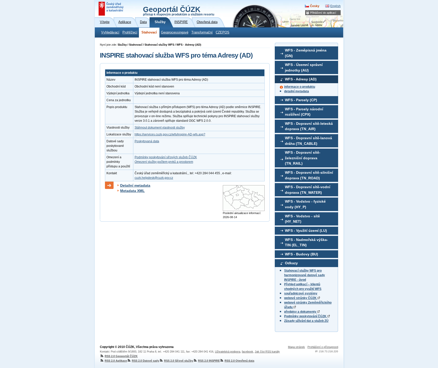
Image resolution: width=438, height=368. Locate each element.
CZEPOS (222, 32)
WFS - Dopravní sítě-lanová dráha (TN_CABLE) (308, 141)
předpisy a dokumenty (300, 311)
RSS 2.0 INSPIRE (209, 360)
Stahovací (149, 32)
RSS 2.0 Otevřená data (239, 360)
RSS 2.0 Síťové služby (178, 360)
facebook (247, 351)
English (335, 6)
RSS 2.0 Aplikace (116, 360)
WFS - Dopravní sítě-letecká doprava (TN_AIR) (309, 126)
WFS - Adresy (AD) (301, 79)
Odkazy (291, 263)
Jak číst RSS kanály (267, 351)
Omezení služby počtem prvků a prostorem (164, 162)
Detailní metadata (135, 185)
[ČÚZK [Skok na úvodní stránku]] (111, 8)
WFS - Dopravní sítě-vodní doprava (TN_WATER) (307, 190)
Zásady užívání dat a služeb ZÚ (306, 321)
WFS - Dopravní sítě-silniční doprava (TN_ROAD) (309, 175)
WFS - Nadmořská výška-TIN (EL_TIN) (306, 242)
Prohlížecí (129, 32)
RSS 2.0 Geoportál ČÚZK (121, 356)
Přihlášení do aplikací (323, 12)
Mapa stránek (296, 346)
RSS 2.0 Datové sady (145, 360)
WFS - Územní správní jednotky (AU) (304, 67)
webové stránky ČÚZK (300, 298)
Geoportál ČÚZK (178, 10)
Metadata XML (132, 191)
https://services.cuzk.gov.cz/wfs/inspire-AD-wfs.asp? (170, 134)
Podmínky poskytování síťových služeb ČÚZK (166, 157)
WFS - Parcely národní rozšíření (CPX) (304, 112)
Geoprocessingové (174, 32)
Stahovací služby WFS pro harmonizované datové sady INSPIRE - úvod (304, 275)
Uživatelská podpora (227, 351)
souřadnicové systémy (300, 293)
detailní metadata (296, 91)
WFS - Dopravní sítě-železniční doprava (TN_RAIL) (302, 157)
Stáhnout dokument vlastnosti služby (160, 127)
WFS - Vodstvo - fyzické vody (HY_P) (305, 204)
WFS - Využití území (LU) (306, 231)
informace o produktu (299, 87)
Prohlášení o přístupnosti (322, 346)
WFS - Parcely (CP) (301, 100)
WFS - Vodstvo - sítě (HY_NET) (302, 219)
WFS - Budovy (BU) (301, 254)
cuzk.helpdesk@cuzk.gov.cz (154, 178)
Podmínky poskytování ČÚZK (305, 316)
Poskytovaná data (147, 141)
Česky (314, 6)
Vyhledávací (110, 32)
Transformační (202, 32)
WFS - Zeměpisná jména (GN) (305, 53)
